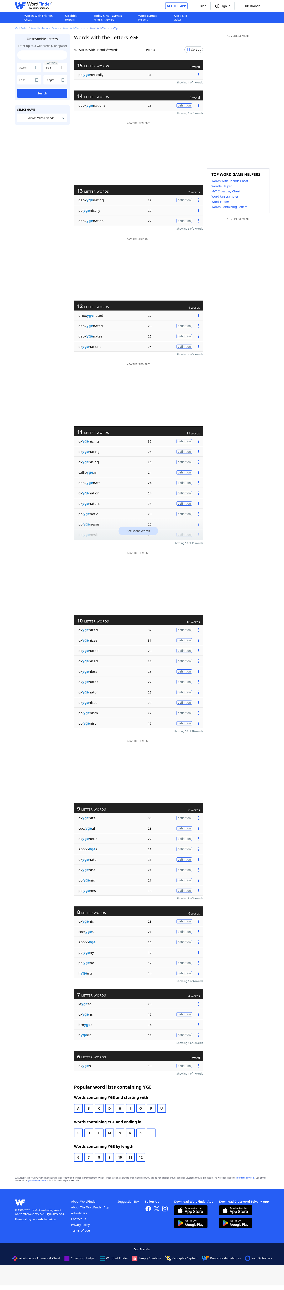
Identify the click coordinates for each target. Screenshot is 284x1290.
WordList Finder (117, 1258)
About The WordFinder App (90, 1207)
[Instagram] (165, 1209)
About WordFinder (84, 1201)
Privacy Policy (80, 1225)
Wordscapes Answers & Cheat (39, 1258)
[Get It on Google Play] (190, 1223)
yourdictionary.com (245, 1177)
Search (42, 93)
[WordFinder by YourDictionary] (33, 5)
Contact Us (78, 1219)
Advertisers (79, 1213)
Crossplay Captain (185, 1258)
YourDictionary (262, 1258)
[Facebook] (148, 1209)
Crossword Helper (83, 1258)
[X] (156, 1209)
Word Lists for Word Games (45, 28)
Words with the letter (74, 28)
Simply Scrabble (150, 1258)
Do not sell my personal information (35, 1219)
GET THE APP (176, 6)
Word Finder (21, 28)
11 (130, 1157)
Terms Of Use (80, 1231)
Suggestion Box (128, 1201)
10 (120, 1157)
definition (184, 105)
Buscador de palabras (225, 1258)
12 (141, 1157)
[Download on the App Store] (190, 1210)
